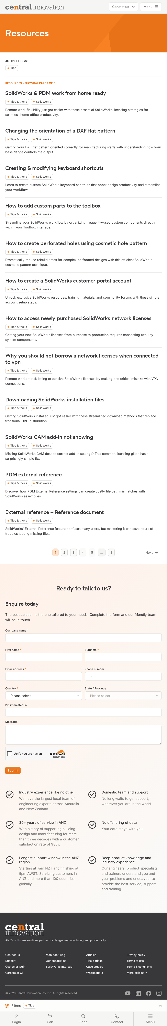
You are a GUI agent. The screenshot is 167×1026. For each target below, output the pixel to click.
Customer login (15, 966)
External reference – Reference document (54, 512)
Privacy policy (136, 954)
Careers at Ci (14, 972)
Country (11, 688)
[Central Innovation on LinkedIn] (138, 993)
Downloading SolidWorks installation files (54, 399)
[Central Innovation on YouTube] (128, 993)
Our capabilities (56, 960)
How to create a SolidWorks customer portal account (68, 280)
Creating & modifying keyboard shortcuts (54, 168)
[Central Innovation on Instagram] (159, 993)
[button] (123, 6)
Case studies (94, 966)
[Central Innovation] (24, 929)
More (135, 972)
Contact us (12, 954)
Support (10, 960)
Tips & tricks (94, 960)
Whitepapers (94, 972)
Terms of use (135, 960)
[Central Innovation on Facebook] (148, 993)
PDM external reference (33, 474)
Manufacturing (55, 954)
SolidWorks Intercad (59, 966)
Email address (15, 669)
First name (13, 649)
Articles (91, 954)
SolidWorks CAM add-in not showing (49, 437)
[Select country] (89, 676)
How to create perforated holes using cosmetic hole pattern (76, 243)
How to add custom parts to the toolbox (52, 205)
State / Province (95, 688)
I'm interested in (16, 705)
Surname (92, 649)
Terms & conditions (139, 966)
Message (11, 721)
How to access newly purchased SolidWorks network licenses (78, 318)
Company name (16, 630)
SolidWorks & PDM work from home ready (55, 93)
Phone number (94, 669)
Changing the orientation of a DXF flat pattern (60, 130)
